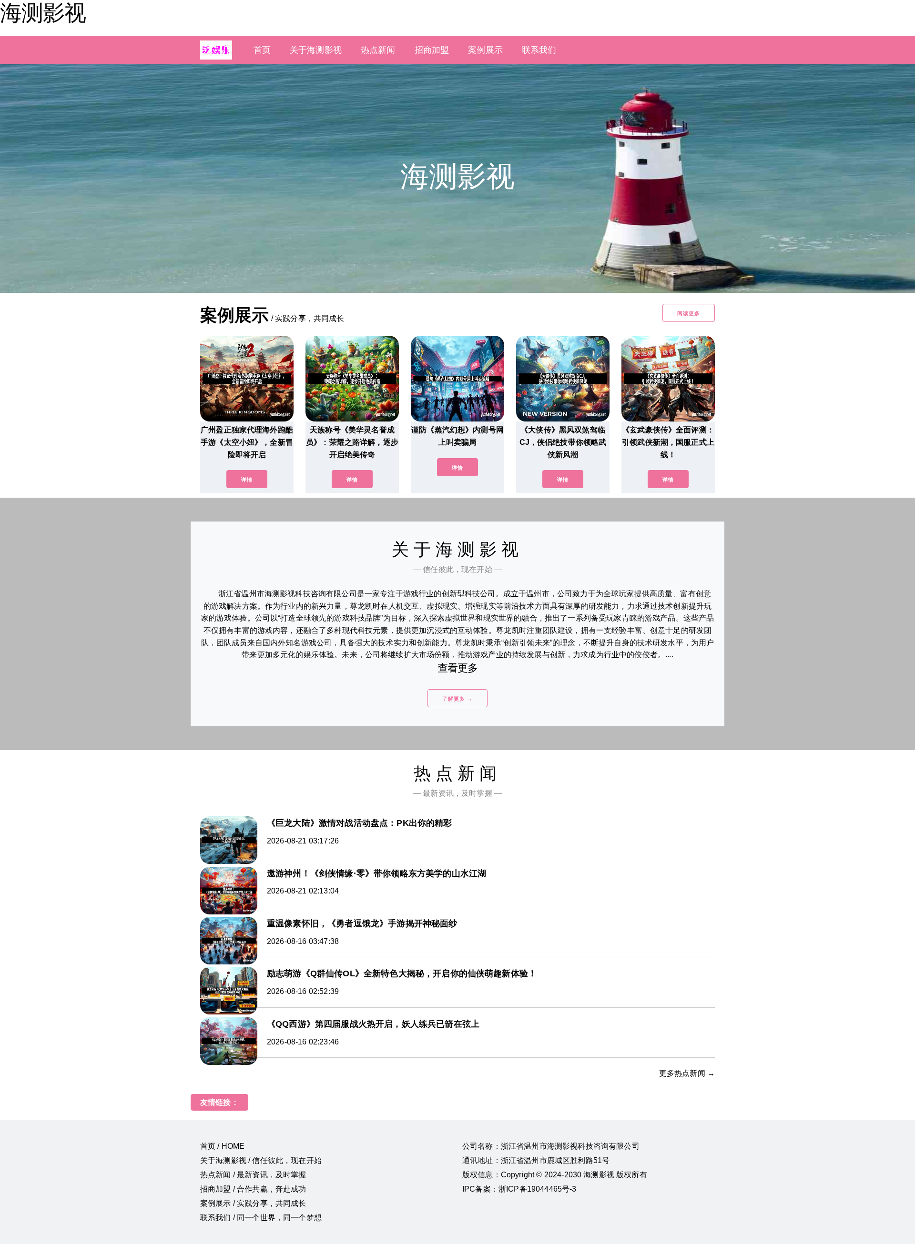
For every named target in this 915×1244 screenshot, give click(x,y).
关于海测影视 (316, 50)
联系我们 (539, 50)
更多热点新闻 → (687, 1073)
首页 (262, 50)
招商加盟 (432, 50)
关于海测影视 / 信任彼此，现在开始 (261, 1160)
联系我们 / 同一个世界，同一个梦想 (261, 1218)
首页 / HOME (222, 1146)
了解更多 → (457, 699)
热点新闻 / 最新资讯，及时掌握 (253, 1175)
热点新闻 (378, 50)
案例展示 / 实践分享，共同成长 (253, 1203)
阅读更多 (688, 313)
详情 (247, 479)
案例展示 (485, 50)
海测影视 (43, 12)
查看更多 (457, 668)
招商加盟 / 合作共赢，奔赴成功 (253, 1189)
